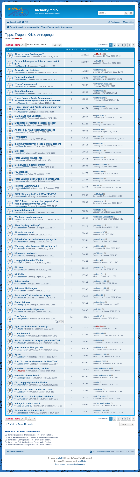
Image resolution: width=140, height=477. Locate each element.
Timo (98, 123)
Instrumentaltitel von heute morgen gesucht (38, 144)
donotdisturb (23, 235)
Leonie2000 (23, 364)
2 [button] (114, 44)
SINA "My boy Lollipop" (27, 225)
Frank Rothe (21, 137)
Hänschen (22, 350)
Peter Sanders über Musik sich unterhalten (37, 179)
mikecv (99, 389)
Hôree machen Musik (26, 253)
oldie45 (99, 316)
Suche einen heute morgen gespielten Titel (37, 340)
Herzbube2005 (24, 56)
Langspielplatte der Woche (29, 260)
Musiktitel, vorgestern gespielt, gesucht (35, 123)
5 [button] (126, 44)
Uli (19, 139)
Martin (20, 329)
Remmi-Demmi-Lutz (26, 219)
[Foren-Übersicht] (20, 11)
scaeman (22, 79)
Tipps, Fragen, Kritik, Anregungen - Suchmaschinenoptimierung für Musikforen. (38, 99)
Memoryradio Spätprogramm (30, 165)
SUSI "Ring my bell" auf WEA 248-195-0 (35, 194)
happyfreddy (101, 281)
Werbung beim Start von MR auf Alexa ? (36, 246)
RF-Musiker (101, 396)
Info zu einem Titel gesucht (29, 347)
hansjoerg (22, 305)
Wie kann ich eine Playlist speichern (34, 396)
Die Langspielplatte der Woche (31, 382)
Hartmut (21, 284)
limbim (20, 312)
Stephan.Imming (103, 84)
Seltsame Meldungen (26, 288)
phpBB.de (82, 461)
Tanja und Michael (24, 77)
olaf (97, 382)
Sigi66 (98, 61)
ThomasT (22, 66)
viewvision (22, 399)
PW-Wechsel (21, 172)
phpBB (61, 458)
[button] (133, 45)
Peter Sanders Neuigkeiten (29, 158)
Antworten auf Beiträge (27, 70)
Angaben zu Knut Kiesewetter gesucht (35, 130)
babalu (99, 340)
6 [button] (129, 44)
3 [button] (118, 44)
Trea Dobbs (20, 316)
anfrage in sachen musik (27, 403)
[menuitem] (25, 22)
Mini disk (19, 151)
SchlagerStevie (24, 378)
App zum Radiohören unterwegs (32, 326)
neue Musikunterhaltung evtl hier (32, 368)
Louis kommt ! (22, 333)
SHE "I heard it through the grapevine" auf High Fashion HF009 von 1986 (37, 202)
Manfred (19, 39)
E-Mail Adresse (22, 302)
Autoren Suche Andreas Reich (30, 410)
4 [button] (122, 44)
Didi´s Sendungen (24, 91)
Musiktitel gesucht (24, 210)
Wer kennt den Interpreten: (29, 217)
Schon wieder (22, 281)
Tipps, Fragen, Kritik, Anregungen (30, 35)
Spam (18, 354)
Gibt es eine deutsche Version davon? (35, 389)
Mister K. (21, 212)
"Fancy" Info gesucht (26, 84)
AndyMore (22, 242)
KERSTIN (19, 274)
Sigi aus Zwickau (25, 406)
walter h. (99, 267)
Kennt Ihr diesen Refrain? (28, 375)
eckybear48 (23, 319)
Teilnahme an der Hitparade (29, 309)
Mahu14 (21, 125)
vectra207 (100, 77)
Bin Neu (19, 267)
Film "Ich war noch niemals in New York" (36, 361)
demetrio (21, 160)
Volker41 (21, 153)
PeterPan (100, 274)
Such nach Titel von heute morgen (33, 295)
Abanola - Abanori (24, 232)
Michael (99, 130)
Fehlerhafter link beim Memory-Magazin (36, 239)
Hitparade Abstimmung (27, 186)
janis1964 (22, 118)
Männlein (21, 72)
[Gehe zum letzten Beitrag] (105, 54)
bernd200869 (23, 167)
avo (97, 186)
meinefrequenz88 (103, 368)
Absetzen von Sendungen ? (29, 54)
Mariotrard (22, 103)
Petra (20, 263)
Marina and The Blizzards (28, 116)
